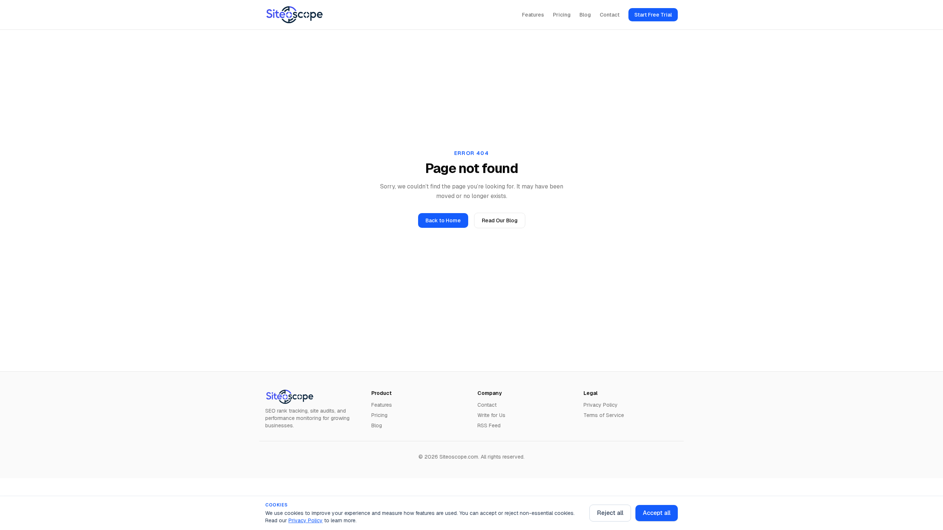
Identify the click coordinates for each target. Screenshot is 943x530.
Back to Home (443, 220)
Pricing (562, 14)
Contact (610, 14)
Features (533, 14)
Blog (585, 14)
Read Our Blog (500, 220)
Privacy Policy (305, 520)
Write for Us (491, 415)
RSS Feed (489, 425)
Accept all (656, 513)
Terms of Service (603, 415)
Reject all (610, 513)
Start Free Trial (653, 14)
